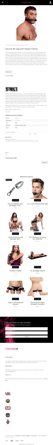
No (28, 225)
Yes (24, 225)
